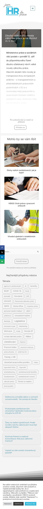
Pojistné (23, 342)
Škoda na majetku (25, 381)
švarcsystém (8, 386)
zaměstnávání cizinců (26, 377)
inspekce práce (32, 306)
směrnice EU (22, 352)
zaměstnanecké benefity (28, 372)
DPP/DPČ (7, 301)
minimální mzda (9, 326)
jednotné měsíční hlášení (13, 311)
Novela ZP (28, 331)
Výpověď (22, 367)
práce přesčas (9, 352)
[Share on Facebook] (2, 247)
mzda (18, 331)
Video (36, 362)
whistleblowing (9, 372)
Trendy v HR (9, 357)
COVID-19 (17, 291)
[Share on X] (2, 252)
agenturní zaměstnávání (12, 286)
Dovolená (18, 296)
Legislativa (20, 321)
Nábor (28, 336)
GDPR (6, 306)
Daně (27, 291)
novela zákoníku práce (12, 337)
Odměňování (10, 342)
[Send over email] (2, 261)
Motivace (8, 331)
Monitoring (23, 326)
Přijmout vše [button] (30, 504)
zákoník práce (9, 381)
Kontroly (7, 321)
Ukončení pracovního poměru (17, 362)
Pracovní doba (10, 347)
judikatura (7, 316)
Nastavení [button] (7, 504)
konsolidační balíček (22, 316)
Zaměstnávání (9, 377)
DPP (27, 296)
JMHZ (28, 311)
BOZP (6, 291)
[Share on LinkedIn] (2, 257)
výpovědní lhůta (9, 367)
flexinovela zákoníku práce (24, 301)
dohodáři (7, 296)
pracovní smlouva (27, 347)
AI (25, 286)
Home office (18, 306)
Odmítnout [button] (18, 504)
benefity (33, 286)
